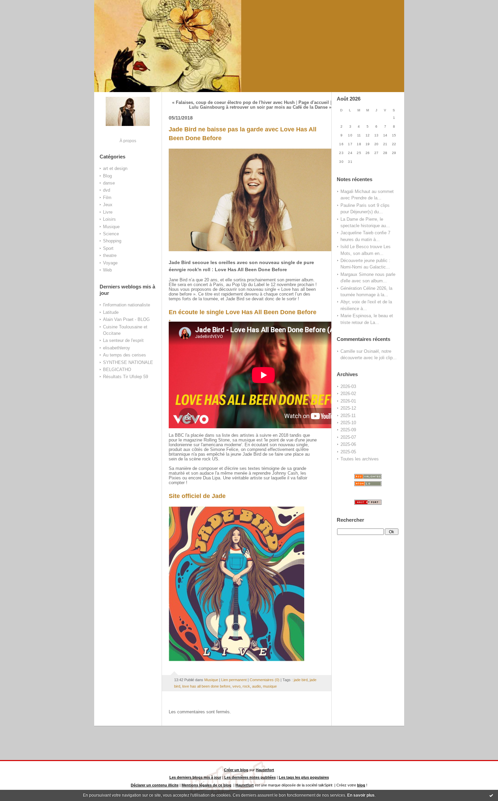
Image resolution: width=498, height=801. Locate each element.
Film (107, 197)
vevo (236, 686)
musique (270, 686)
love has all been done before (206, 686)
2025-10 (348, 422)
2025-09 (348, 429)
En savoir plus (361, 795)
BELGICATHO (117, 369)
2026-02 (348, 393)
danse (109, 183)
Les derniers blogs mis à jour (195, 777)
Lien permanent (234, 680)
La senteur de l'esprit (123, 340)
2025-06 (348, 444)
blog (361, 785)
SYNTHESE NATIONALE (128, 362)
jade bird (301, 680)
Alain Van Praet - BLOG (126, 319)
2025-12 (348, 408)
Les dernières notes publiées (250, 777)
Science (111, 233)
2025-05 (348, 451)
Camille (347, 351)
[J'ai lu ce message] (491, 795)
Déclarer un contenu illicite (155, 785)
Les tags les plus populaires (304, 777)
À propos (128, 140)
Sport (108, 248)
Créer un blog (236, 770)
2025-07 (348, 437)
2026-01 (348, 401)
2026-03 (348, 386)
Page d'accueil (313, 102)
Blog (107, 175)
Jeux (107, 204)
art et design (115, 168)
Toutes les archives (359, 458)
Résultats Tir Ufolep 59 (125, 376)
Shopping (112, 240)
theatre (110, 255)
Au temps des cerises (124, 355)
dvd (106, 190)
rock (246, 686)
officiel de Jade (204, 496)
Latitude (111, 312)
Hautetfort (265, 770)
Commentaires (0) (264, 680)
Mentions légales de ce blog (206, 785)
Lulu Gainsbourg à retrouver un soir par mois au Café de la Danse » (260, 107)
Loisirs (109, 219)
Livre (107, 212)
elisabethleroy (116, 347)
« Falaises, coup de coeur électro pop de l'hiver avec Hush (233, 102)
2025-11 (348, 415)
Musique (111, 226)
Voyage (110, 262)
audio (256, 686)
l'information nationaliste (126, 304)
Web (107, 270)
